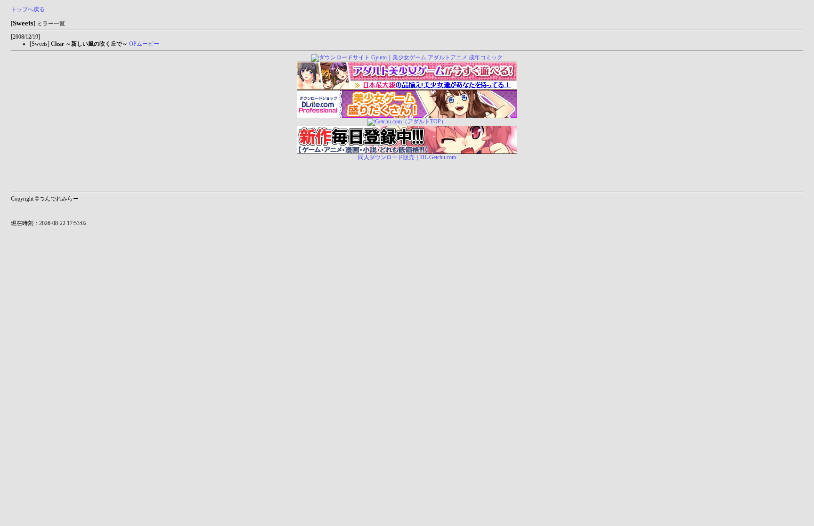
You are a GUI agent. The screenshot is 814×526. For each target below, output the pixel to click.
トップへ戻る (28, 9)
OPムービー (144, 43)
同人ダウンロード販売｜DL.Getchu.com (407, 157)
